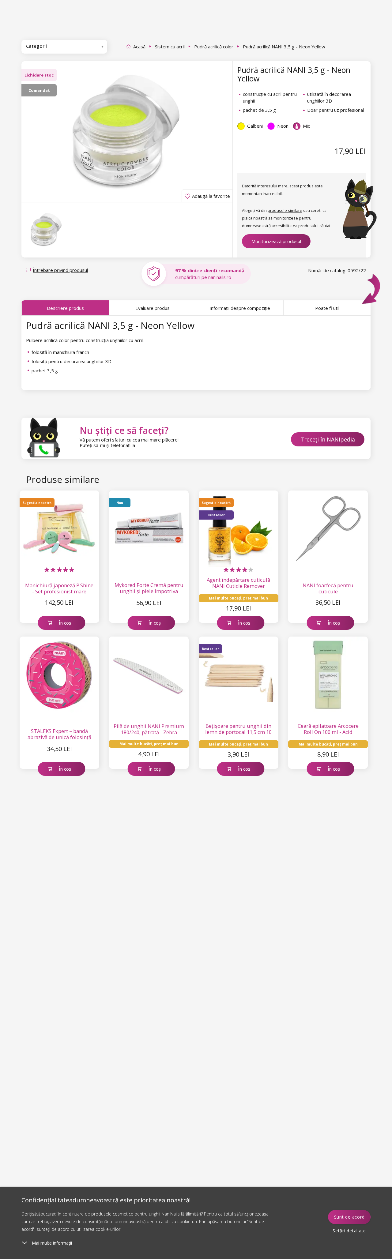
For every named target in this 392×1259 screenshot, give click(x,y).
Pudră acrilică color (213, 46)
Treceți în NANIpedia (327, 439)
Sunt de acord (349, 1217)
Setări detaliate (349, 1231)
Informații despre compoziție (239, 308)
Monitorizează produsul (276, 241)
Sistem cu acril (170, 46)
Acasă (139, 46)
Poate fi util (327, 308)
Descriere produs (65, 308)
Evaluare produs (152, 308)
